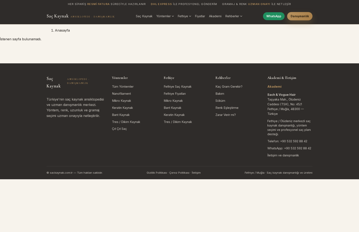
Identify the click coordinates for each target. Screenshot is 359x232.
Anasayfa (62, 30)
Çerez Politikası (179, 172)
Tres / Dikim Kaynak (126, 122)
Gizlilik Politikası (157, 172)
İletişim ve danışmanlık (283, 155)
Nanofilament (121, 94)
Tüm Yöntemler (123, 86)
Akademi (215, 16)
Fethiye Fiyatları (175, 94)
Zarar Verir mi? (225, 115)
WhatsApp (273, 16)
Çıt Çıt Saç (119, 129)
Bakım (219, 94)
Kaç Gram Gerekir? (228, 86)
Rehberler (232, 16)
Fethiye (183, 16)
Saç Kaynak (81, 16)
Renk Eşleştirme (227, 108)
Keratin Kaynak (122, 108)
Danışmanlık (300, 16)
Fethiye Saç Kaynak (178, 86)
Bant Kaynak (121, 115)
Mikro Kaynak (121, 101)
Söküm (220, 101)
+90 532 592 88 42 (293, 141)
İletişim (196, 172)
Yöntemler (163, 16)
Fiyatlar (200, 16)
